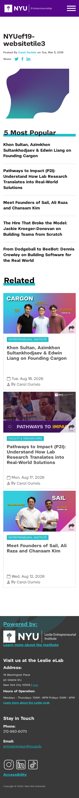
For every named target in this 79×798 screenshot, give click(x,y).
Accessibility (15, 774)
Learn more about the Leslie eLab (26, 702)
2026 (38, 379)
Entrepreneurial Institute (28, 339)
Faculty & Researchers (25, 438)
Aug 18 (26, 379)
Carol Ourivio (27, 52)
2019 (60, 52)
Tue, (45, 52)
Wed (16, 576)
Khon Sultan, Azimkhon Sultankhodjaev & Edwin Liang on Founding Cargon (37, 150)
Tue (15, 379)
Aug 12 (27, 576)
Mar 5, (52, 52)
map (35, 685)
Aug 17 (27, 477)
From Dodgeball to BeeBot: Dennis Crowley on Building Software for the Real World (38, 254)
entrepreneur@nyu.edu (22, 746)
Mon (16, 477)
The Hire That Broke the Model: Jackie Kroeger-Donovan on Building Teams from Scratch (35, 228)
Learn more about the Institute (31, 645)
